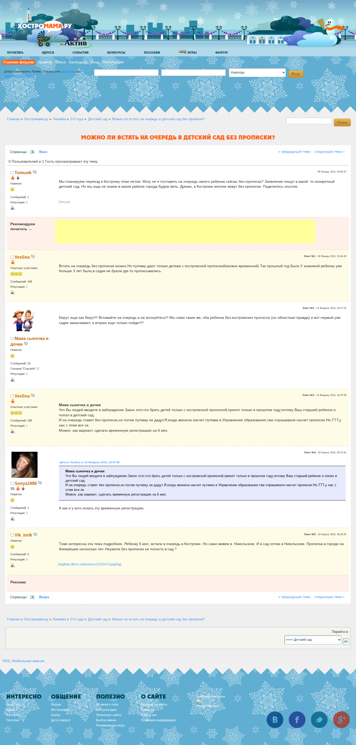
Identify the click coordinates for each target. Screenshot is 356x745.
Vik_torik (23, 535)
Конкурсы (116, 52)
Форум (221, 52)
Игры (192, 52)
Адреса (48, 52)
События (80, 52)
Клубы (55, 715)
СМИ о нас (149, 715)
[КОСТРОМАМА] (54, 28)
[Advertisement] (185, 231)
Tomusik (23, 172)
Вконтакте (275, 719)
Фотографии (60, 710)
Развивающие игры (110, 725)
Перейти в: (340, 632)
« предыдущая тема (294, 152)
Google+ (341, 719)
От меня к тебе (107, 704)
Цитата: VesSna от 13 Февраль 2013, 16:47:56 (90, 462)
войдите (68, 71)
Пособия (152, 52)
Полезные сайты (108, 715)
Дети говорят (61, 720)
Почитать (15, 52)
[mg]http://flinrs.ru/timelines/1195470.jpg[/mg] (89, 564)
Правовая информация (158, 720)
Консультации (106, 710)
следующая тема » (329, 152)
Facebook (297, 719)
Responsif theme (214, 696)
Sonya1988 (26, 483)
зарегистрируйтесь (19, 76)
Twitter (319, 719)
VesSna (22, 257)
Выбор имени (106, 720)
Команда (147, 710)
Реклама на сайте (154, 704)
